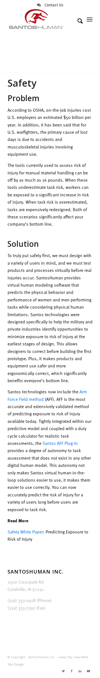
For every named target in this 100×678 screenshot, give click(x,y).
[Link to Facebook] (72, 671)
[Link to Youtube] (88, 671)
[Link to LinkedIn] (80, 671)
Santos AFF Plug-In (60, 443)
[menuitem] (77, 21)
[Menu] (89, 19)
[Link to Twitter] (63, 671)
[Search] (77, 21)
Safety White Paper (25, 531)
